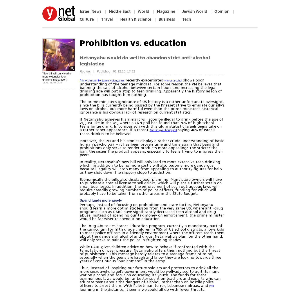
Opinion (222, 11)
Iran (211, 285)
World (144, 11)
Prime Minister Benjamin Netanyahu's (102, 80)
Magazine (166, 11)
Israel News (90, 11)
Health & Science (135, 19)
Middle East (120, 11)
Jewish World (194, 11)
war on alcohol (173, 80)
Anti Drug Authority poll (163, 130)
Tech (186, 19)
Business (167, 19)
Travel (107, 19)
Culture (87, 19)
